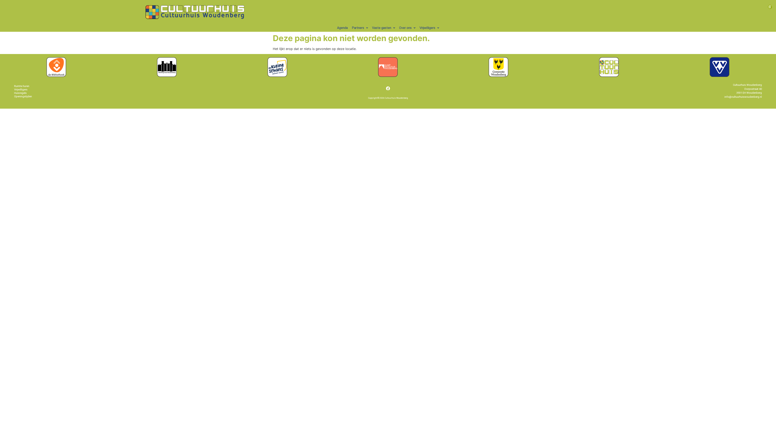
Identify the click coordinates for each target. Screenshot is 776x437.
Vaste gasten (381, 28)
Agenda (342, 28)
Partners (358, 28)
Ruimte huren (21, 86)
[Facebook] (388, 88)
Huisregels (20, 92)
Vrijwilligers (427, 28)
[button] (360, 28)
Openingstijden (23, 96)
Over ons (405, 28)
